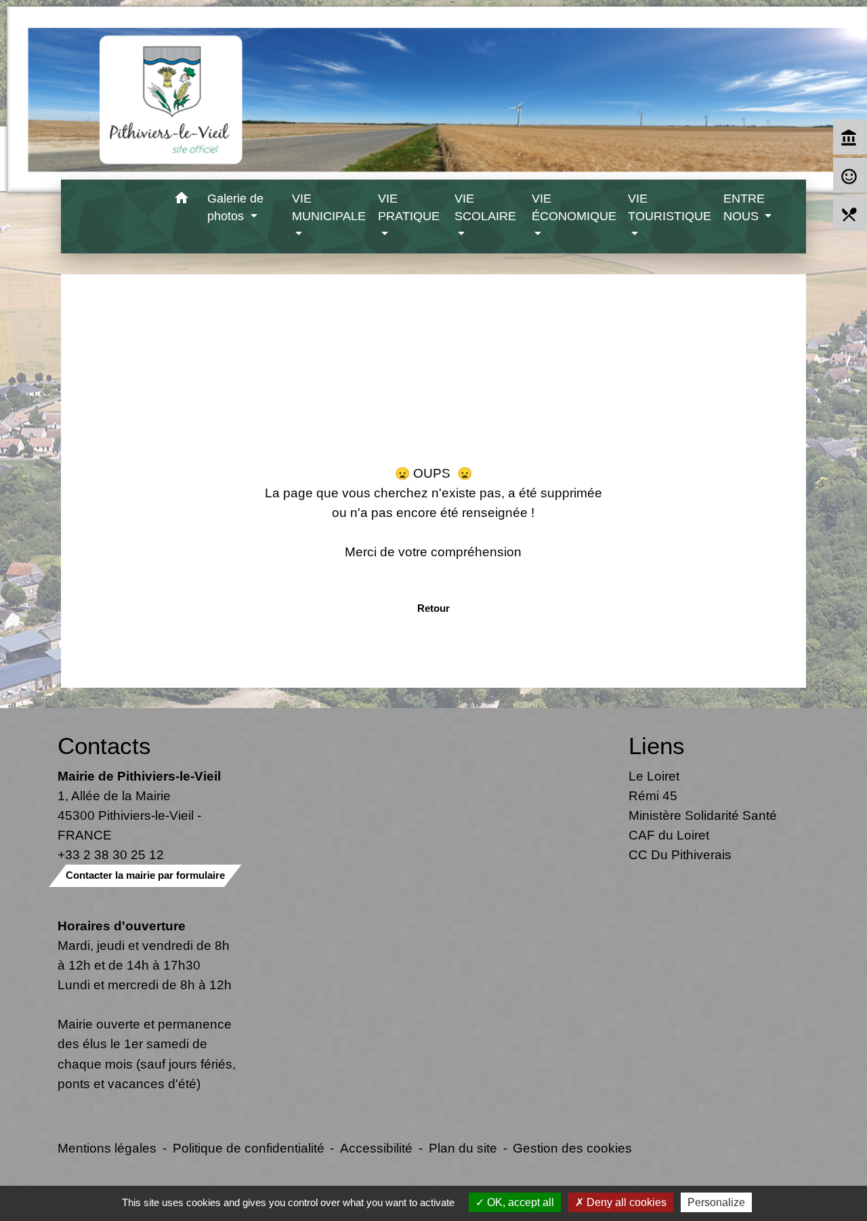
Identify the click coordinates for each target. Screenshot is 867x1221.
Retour (433, 608)
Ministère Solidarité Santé (703, 815)
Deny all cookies (625, 1202)
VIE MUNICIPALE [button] (329, 207)
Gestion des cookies (572, 1147)
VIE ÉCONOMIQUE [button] (574, 207)
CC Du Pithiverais (680, 854)
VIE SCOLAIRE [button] (485, 207)
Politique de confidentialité (248, 1147)
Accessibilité (376, 1147)
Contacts (104, 745)
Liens (657, 745)
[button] (181, 200)
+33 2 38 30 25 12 (111, 854)
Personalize (716, 1202)
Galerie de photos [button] (235, 207)
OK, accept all (519, 1202)
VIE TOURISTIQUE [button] (669, 207)
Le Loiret (654, 775)
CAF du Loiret (669, 834)
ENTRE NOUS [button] (744, 207)
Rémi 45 (653, 795)
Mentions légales (107, 1147)
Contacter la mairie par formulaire (145, 875)
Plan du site (463, 1147)
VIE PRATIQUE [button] (409, 207)
